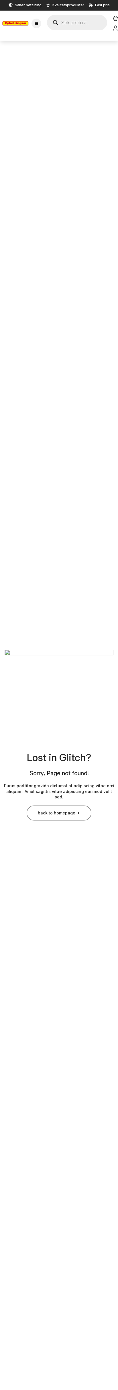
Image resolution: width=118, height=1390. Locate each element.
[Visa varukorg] (115, 18)
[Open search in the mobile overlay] (77, 22)
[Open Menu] (36, 23)
